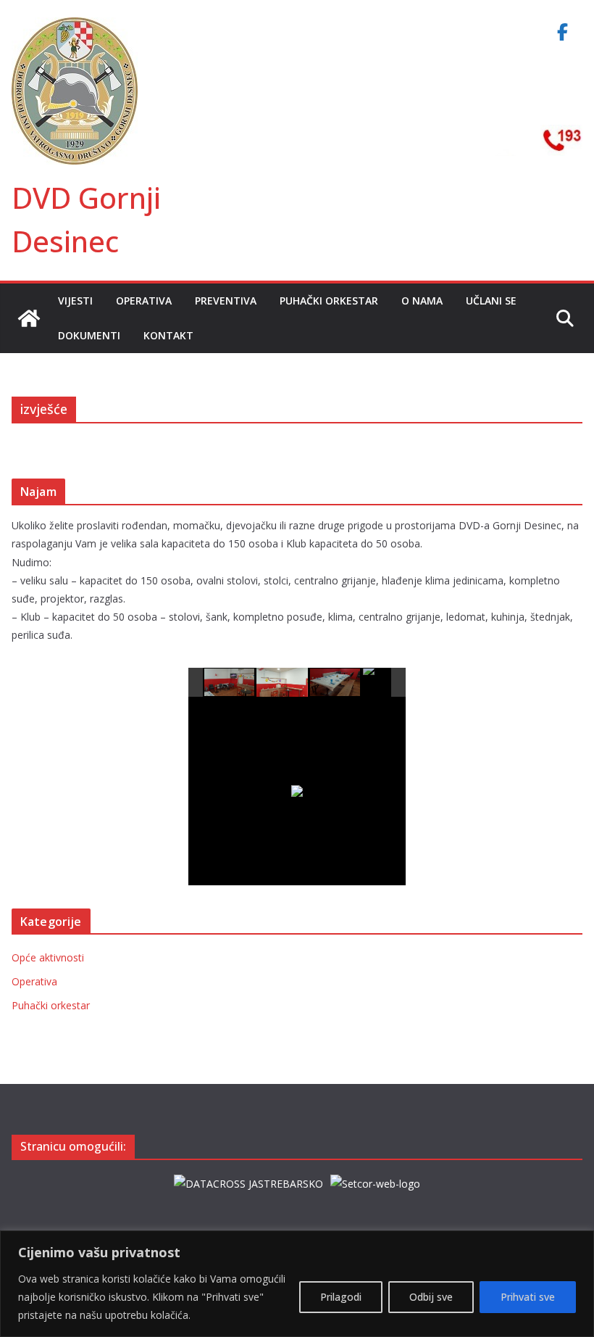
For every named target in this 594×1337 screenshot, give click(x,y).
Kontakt (168, 335)
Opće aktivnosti (48, 957)
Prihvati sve (528, 1297)
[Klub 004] (388, 682)
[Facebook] (562, 32)
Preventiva (225, 300)
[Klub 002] (282, 682)
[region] (297, 1283)
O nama (422, 300)
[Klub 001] (230, 682)
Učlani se (491, 300)
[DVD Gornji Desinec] (29, 318)
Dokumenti (89, 335)
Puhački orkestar (329, 300)
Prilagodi (340, 1297)
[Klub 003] (335, 682)
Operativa (144, 300)
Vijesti (75, 300)
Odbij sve (431, 1297)
